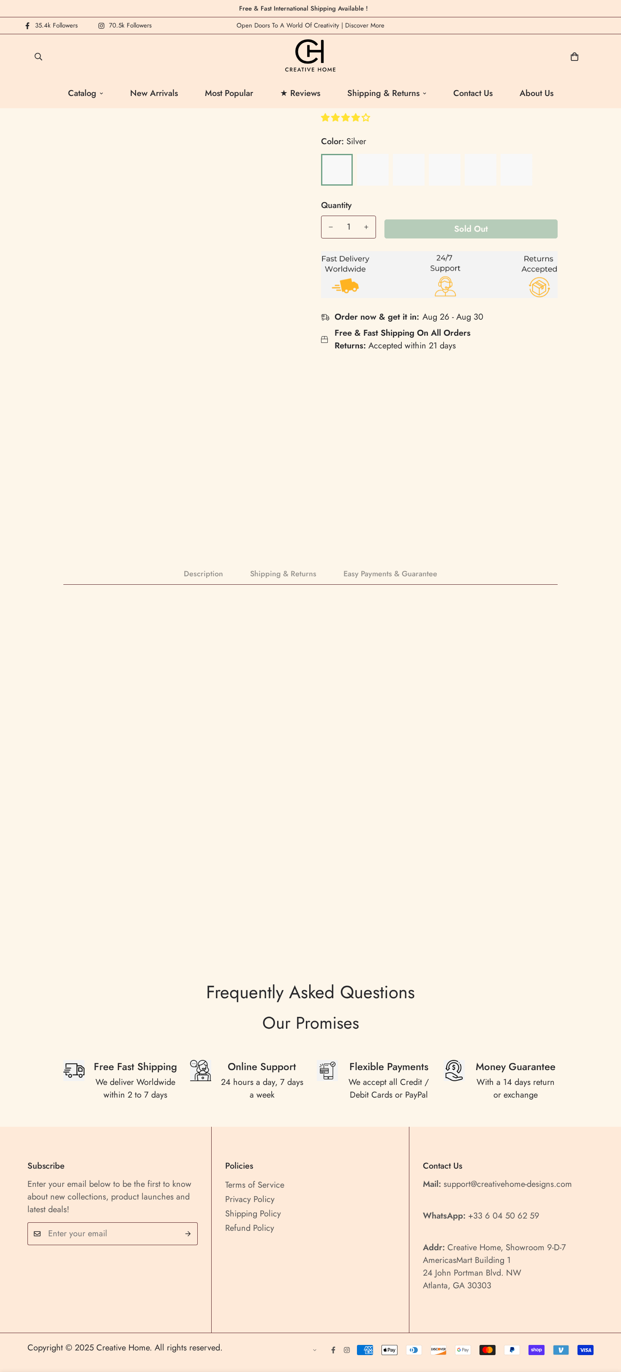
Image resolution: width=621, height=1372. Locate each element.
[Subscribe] (188, 1233)
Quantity (336, 205)
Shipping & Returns (383, 93)
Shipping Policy (253, 1214)
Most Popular (229, 93)
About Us (536, 93)
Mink (480, 170)
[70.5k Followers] (347, 1350)
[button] (347, 118)
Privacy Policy (250, 1199)
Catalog (82, 93)
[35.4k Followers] (333, 1350)
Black (409, 170)
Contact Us (473, 93)
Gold (373, 170)
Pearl (516, 170)
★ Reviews (300, 93)
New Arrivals (154, 93)
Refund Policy (249, 1228)
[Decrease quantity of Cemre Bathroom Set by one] (330, 227)
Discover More (364, 25)
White (444, 170)
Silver (337, 170)
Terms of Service (254, 1185)
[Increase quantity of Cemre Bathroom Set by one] (366, 227)
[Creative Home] (310, 56)
